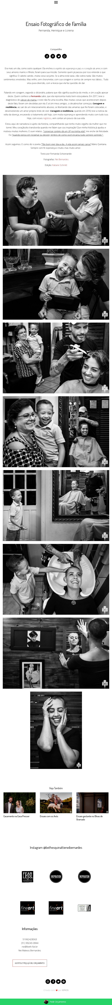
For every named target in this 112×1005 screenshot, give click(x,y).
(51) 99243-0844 (29, 943)
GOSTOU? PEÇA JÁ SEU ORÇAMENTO (30, 963)
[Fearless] (27, 876)
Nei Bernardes (62, 159)
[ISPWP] (84, 907)
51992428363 (30, 939)
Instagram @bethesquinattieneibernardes (56, 847)
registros (47, 118)
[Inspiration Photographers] (56, 876)
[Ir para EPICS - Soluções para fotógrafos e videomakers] (56, 990)
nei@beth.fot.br (30, 946)
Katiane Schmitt (59, 165)
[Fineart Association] (27, 907)
